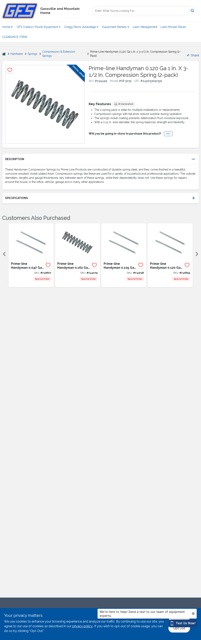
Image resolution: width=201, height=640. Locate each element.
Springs (32, 53)
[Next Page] (197, 254)
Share (195, 55)
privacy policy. (82, 626)
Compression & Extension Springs (58, 53)
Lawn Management (145, 26)
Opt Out (179, 628)
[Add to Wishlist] (9, 69)
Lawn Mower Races (173, 26)
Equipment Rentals (114, 26)
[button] (100, 159)
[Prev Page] (4, 254)
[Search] (193, 10)
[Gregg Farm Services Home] (19, 11)
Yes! (168, 133)
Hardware (17, 53)
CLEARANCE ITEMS (14, 37)
